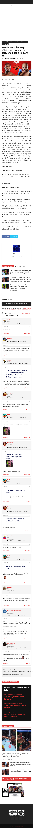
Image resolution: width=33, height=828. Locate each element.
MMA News (24, 42)
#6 (29, 451)
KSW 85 (17, 42)
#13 (29, 651)
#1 (29, 326)
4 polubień (27, 582)
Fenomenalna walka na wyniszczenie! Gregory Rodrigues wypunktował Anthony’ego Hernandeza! (20, 272)
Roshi (8, 414)
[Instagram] (18, 259)
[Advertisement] (16, 23)
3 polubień (27, 474)
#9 (29, 544)
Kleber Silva (11, 5)
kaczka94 (9, 338)
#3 (29, 367)
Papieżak (9, 587)
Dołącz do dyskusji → (26, 313)
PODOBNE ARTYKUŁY (7, 266)
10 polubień (27, 355)
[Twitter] (20, 818)
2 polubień (27, 333)
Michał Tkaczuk (10, 58)
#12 (29, 618)
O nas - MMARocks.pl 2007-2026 (17, 826)
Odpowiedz (6, 333)
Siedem (9, 319)
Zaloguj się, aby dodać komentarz (16, 303)
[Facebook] (15, 259)
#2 (29, 345)
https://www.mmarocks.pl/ (16, 256)
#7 (29, 486)
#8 (29, 515)
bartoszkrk (10, 536)
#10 (29, 562)
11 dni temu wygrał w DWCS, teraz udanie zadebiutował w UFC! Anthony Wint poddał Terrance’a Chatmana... (20, 279)
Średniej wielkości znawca (14, 610)
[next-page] (5, 294)
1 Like (28, 409)
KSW (11, 42)
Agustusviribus (11, 643)
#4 (29, 401)
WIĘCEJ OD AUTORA (20, 266)
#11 (29, 595)
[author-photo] (16, 251)
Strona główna (4, 5)
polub (28, 663)
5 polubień (27, 388)
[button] (2, 2)
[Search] (31, 2)
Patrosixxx (10, 393)
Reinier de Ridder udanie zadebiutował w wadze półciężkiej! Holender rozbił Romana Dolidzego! (20, 764)
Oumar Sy (5, 44)
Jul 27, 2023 (5, 326)
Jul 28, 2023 (6, 651)
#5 (29, 421)
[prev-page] (2, 294)
